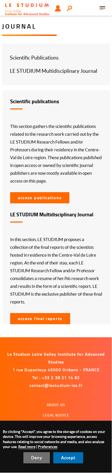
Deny (36, 457)
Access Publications (40, 197)
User (58, 8)
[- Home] (27, 9)
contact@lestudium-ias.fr (56, 385)
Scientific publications (34, 101)
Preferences (47, 447)
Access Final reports (40, 318)
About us (56, 404)
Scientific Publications (34, 58)
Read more (26, 447)
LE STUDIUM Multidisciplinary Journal (53, 71)
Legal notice (56, 415)
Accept (68, 457)
